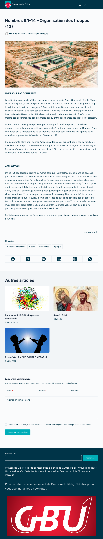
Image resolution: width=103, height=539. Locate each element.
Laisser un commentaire (18, 432)
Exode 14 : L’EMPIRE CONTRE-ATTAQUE (26, 357)
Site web (75, 390)
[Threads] (74, 259)
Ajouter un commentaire (19, 400)
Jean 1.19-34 (60, 315)
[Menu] (80, 4)
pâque (57, 246)
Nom (10, 390)
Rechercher (10, 453)
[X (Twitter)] (28, 259)
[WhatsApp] (90, 259)
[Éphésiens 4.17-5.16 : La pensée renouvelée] (27, 298)
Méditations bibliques (38, 34)
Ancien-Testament (16, 246)
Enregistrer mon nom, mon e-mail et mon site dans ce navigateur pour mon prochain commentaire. (50, 424)
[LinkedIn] (59, 259)
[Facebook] (13, 259)
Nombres (44, 246)
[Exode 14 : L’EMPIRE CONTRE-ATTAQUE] (27, 340)
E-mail (42, 390)
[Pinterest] (44, 259)
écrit (32, 246)
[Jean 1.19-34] (76, 298)
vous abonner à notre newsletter (25, 488)
